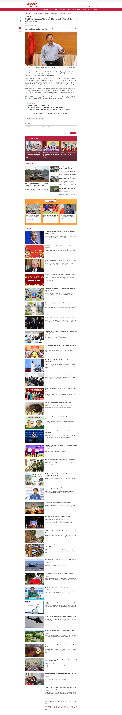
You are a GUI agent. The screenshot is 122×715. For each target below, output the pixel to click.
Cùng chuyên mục (32, 138)
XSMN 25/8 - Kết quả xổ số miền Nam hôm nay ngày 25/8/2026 (60, 274)
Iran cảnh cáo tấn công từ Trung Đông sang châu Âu (58, 502)
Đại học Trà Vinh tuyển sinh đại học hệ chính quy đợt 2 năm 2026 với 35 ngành (59, 631)
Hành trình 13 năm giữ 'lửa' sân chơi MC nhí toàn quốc (58, 303)
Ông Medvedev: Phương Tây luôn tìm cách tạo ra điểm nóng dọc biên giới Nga (60, 232)
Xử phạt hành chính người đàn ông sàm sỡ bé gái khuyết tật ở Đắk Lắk (60, 645)
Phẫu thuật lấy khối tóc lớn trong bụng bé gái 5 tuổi (58, 402)
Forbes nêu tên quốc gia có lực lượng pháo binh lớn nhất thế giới (67, 177)
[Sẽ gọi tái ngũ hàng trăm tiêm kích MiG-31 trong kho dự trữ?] (54, 169)
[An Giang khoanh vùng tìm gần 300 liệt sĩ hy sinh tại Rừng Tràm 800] (34, 351)
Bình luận (20, 27)
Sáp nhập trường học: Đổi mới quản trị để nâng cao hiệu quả (68, 216)
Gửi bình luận (73, 133)
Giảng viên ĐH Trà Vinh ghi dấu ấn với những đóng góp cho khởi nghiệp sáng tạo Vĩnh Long (61, 446)
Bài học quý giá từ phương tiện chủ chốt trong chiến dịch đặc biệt (67, 189)
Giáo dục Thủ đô (95, 6)
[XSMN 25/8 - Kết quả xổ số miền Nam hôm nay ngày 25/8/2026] (34, 280)
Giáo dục (31, 9)
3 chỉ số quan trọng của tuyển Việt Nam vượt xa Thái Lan (33, 216)
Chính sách (36, 17)
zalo (20, 17)
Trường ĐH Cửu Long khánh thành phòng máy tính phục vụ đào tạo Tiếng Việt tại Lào (61, 332)
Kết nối (51, 9)
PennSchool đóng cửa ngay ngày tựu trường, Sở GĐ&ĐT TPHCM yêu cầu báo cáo (59, 574)
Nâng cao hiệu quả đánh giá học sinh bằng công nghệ (58, 374)
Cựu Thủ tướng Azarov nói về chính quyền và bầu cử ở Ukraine (60, 260)
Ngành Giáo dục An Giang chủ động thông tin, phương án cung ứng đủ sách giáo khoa (61, 659)
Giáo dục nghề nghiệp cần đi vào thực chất (38, 105)
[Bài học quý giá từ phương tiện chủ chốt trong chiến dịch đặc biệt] (54, 189)
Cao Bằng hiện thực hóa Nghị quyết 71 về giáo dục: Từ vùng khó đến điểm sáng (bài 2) (68, 154)
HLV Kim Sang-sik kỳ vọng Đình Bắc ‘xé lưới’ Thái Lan (58, 488)
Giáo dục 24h (67, 17)
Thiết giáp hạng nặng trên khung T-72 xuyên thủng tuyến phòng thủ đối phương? (36, 184)
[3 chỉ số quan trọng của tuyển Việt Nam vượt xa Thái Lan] (33, 209)
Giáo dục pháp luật (44, 9)
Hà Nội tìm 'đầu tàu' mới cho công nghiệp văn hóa (57, 516)
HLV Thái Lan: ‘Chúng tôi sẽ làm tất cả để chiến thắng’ (58, 587)
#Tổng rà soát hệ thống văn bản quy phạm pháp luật (51, 13)
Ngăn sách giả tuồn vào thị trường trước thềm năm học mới (60, 459)
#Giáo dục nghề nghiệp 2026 (36, 13)
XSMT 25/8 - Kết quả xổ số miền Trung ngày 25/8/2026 (58, 246)
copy (42, 118)
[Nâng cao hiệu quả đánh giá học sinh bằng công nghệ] (34, 379)
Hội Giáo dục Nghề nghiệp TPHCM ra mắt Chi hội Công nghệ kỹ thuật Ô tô (46, 107)
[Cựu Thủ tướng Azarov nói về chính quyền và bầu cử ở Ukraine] (34, 265)
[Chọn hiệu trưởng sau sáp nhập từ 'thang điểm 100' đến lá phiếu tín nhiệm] (34, 146)
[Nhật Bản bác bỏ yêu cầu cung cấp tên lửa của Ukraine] (50, 209)
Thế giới (74, 9)
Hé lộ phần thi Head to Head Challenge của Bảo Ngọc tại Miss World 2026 (60, 360)
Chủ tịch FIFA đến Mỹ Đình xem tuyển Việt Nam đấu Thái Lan (60, 317)
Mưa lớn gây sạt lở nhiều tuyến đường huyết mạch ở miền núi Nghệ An (60, 531)
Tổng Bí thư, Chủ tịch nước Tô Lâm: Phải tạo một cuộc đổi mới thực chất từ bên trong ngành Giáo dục (60, 688)
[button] (76, 213)
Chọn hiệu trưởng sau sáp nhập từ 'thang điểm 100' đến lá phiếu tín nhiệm (34, 154)
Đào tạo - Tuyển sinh (51, 17)
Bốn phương (60, 17)
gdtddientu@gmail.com (57, 1)
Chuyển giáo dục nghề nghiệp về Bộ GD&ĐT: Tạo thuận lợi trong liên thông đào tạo (49, 109)
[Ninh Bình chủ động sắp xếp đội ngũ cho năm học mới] (51, 146)
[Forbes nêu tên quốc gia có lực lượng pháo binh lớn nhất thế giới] (54, 179)
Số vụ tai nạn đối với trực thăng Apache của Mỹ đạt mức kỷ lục (60, 616)
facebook (20, 20)
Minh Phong (27, 23)
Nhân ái (68, 9)
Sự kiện (28, 13)
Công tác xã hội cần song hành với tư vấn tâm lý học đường (60, 602)
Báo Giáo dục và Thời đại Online (32, 5)
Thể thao (95, 9)
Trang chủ (26, 9)
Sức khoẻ (79, 9)
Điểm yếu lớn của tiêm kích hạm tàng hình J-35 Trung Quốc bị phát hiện (60, 560)
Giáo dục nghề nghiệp (38, 113)
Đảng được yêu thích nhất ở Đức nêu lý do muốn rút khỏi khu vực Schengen (60, 431)
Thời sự (36, 9)
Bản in (20, 23)
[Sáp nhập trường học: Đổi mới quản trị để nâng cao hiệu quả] (68, 209)
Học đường (62, 9)
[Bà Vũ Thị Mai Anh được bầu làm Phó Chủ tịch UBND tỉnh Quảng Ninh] (34, 394)
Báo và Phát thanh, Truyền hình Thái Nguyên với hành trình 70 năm (60, 702)
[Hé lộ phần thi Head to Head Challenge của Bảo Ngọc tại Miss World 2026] (34, 365)
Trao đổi (57, 9)
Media (84, 9)
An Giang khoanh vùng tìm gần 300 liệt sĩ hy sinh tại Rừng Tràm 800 (61, 346)
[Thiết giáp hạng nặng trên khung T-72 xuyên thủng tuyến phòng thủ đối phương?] (37, 174)
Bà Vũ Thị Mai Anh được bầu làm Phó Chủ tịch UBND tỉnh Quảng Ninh (60, 389)
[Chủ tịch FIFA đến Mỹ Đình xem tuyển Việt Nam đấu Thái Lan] (34, 322)
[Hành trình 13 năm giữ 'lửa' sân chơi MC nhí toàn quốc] (34, 308)
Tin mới (20, 31)
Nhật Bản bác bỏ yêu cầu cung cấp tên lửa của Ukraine (50, 216)
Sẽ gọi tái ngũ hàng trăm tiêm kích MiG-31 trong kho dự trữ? (68, 167)
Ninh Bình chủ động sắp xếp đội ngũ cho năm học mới (51, 153)
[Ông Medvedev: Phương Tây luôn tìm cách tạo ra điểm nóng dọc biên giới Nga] (34, 237)
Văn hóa (89, 9)
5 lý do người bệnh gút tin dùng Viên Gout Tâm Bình (58, 417)
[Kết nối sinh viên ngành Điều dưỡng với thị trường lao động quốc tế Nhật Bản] (34, 294)
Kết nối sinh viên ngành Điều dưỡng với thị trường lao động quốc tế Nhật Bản (60, 289)
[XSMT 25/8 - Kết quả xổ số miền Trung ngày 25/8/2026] (34, 251)
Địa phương (43, 17)
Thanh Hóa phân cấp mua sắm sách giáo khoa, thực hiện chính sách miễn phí (60, 545)
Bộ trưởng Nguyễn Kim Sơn (53, 113)
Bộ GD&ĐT (65, 113)
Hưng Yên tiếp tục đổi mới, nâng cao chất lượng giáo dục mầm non (60, 674)
